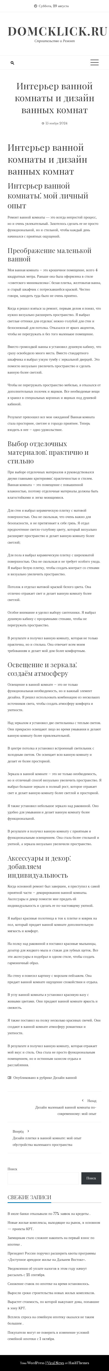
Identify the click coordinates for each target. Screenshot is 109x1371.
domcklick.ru (58, 31)
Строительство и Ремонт (54, 41)
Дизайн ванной (65, 1077)
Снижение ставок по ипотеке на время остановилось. (48, 1283)
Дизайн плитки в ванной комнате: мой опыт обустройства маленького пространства (47, 1138)
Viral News (55, 1363)
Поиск (12, 1169)
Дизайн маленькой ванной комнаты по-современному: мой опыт (65, 1107)
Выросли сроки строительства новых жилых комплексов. (51, 1293)
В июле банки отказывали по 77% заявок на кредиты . (49, 1213)
